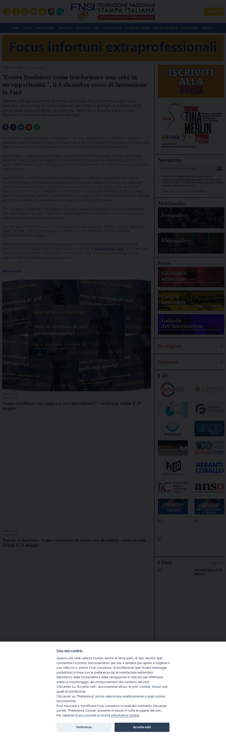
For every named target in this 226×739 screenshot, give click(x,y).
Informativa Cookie (125, 715)
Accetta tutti (142, 727)
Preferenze (84, 727)
